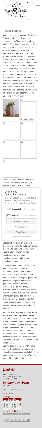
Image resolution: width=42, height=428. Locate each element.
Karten (15, 216)
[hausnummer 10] (11, 123)
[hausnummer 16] (29, 142)
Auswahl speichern (21, 222)
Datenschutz (25, 236)
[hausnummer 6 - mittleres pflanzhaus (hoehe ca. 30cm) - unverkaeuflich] (11, 117)
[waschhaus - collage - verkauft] (11, 161)
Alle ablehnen (21, 232)
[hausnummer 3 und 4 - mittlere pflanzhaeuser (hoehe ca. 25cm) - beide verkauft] (29, 101)
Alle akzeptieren (21, 227)
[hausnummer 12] (29, 123)
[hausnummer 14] (11, 142)
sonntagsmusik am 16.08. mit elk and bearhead (15, 420)
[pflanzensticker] (27, 119)
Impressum (16, 236)
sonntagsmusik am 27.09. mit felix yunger (16, 414)
